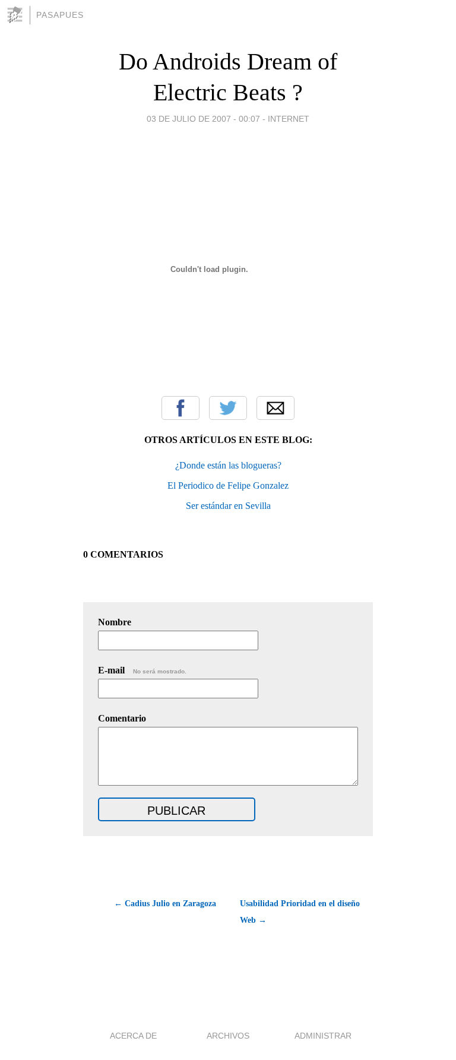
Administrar (323, 1035)
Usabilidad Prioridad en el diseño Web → (300, 912)
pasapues (60, 15)
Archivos (228, 1035)
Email (275, 408)
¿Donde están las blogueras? (228, 465)
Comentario (122, 718)
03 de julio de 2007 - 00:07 (203, 119)
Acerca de (133, 1035)
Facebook (181, 408)
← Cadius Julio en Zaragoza (165, 903)
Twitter (228, 408)
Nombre (114, 622)
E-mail (142, 670)
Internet (288, 119)
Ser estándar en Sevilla (228, 506)
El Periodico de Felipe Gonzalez (228, 485)
